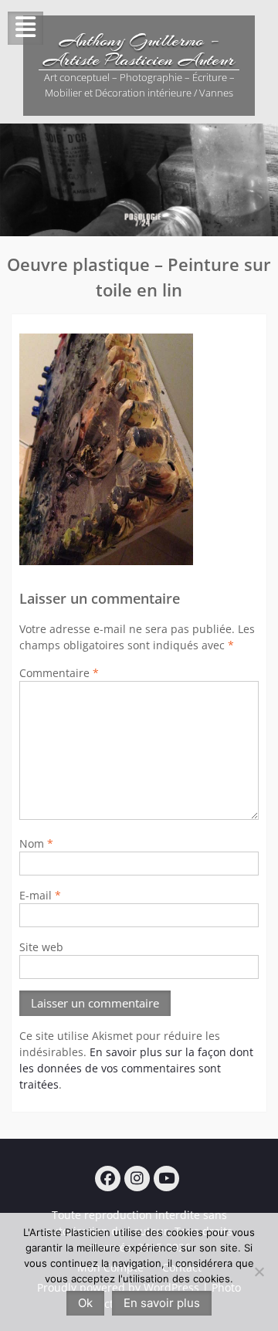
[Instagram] (137, 1178)
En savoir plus (162, 1302)
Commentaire (59, 673)
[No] (258, 1271)
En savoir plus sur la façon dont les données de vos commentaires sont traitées (136, 1068)
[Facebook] (107, 1178)
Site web (41, 947)
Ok (85, 1302)
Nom (36, 843)
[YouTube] (166, 1178)
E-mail (40, 895)
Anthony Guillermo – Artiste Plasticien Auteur (139, 50)
